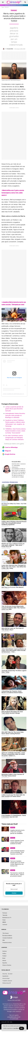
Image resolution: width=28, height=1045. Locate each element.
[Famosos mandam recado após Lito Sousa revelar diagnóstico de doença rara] (5, 859)
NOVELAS (4, 929)
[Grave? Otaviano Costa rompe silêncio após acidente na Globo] (5, 839)
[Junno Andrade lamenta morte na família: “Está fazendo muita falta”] (5, 849)
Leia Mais (15, 1028)
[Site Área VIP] (14, 2)
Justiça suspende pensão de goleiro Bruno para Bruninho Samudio (14, 409)
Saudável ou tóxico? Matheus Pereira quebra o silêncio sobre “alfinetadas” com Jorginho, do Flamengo (15, 423)
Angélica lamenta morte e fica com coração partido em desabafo (17, 831)
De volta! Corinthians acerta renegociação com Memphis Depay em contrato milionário (14, 437)
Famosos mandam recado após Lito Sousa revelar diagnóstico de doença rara (17, 863)
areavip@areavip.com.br (13, 1017)
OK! (22, 1028)
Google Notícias (10, 454)
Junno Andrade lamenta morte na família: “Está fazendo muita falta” (17, 852)
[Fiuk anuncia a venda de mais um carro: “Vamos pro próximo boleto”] (5, 871)
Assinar (14, 893)
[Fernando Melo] (4, 49)
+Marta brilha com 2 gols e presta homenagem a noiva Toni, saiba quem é (13, 192)
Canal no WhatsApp (11, 447)
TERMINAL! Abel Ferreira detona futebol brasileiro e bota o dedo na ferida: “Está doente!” (15, 431)
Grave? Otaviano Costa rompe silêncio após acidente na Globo (17, 842)
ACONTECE (4, 947)
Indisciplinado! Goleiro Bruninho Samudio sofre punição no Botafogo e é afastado (15, 415)
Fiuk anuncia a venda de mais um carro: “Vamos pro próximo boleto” (17, 874)
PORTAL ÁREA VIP (6, 970)
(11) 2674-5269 (14, 1019)
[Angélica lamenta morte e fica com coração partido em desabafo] (5, 829)
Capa (3, 7)
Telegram (8, 451)
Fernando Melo (10, 48)
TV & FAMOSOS (5, 909)
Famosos (7, 7)
